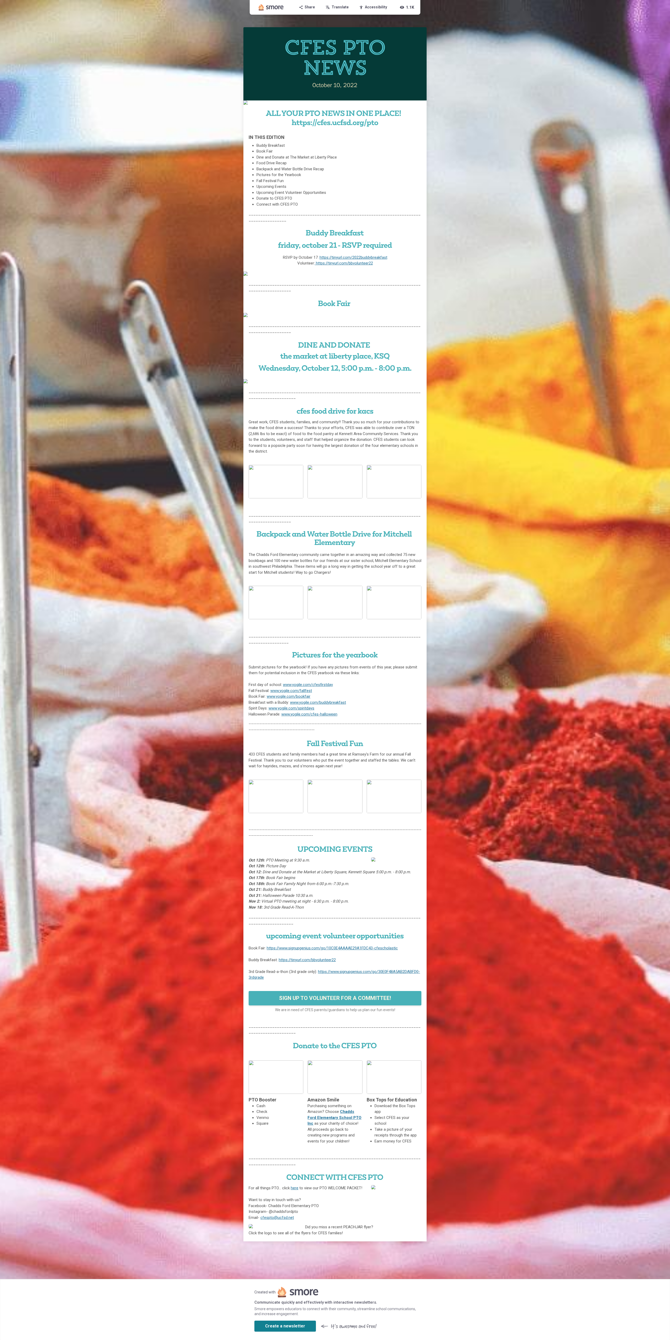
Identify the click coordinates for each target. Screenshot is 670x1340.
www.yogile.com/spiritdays (291, 708)
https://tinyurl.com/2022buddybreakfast (353, 257)
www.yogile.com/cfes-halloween (309, 714)
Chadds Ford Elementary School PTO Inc (334, 1117)
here (294, 1188)
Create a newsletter (285, 1326)
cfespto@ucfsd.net (277, 1217)
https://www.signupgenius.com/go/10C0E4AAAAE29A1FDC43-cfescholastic (332, 948)
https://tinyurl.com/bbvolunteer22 (344, 263)
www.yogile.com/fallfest (291, 690)
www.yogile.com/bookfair (288, 696)
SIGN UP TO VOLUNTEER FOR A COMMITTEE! (335, 998)
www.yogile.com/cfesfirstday (308, 684)
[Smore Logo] (271, 7)
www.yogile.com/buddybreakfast (318, 702)
